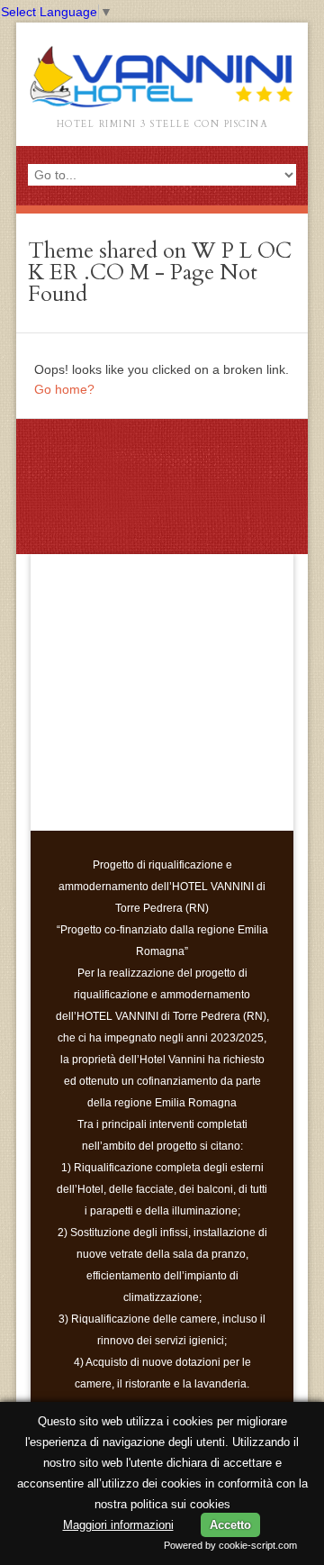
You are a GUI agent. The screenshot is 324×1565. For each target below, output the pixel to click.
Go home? (64, 389)
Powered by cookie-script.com (230, 1545)
